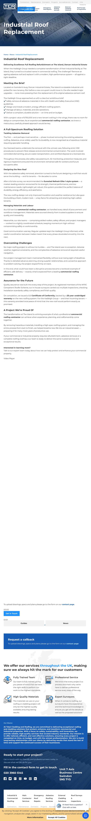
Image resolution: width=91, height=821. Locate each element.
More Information (35, 817)
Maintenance (36, 2)
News (12, 54)
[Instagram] (21, 779)
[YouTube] (26, 779)
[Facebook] (6, 779)
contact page (68, 604)
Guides (24, 623)
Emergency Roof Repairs (47, 8)
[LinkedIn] (36, 779)
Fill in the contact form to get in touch (30, 767)
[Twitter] (11, 779)
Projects (54, 2)
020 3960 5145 (13, 772)
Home (6, 54)
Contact (75, 2)
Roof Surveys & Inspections (81, 8)
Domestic (46, 2)
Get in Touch (11, 613)
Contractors (24, 2)
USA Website (83, 3)
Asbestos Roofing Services (57, 8)
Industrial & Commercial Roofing (23, 8)
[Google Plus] (16, 779)
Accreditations (64, 2)
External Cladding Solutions (68, 8)
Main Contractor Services (36, 8)
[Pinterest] (31, 779)
